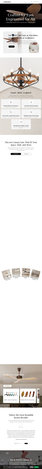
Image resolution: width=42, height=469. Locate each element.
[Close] (33, 218)
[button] (21, 247)
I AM (11, 241)
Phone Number (13, 233)
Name (11, 228)
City (11, 237)
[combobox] (21, 243)
